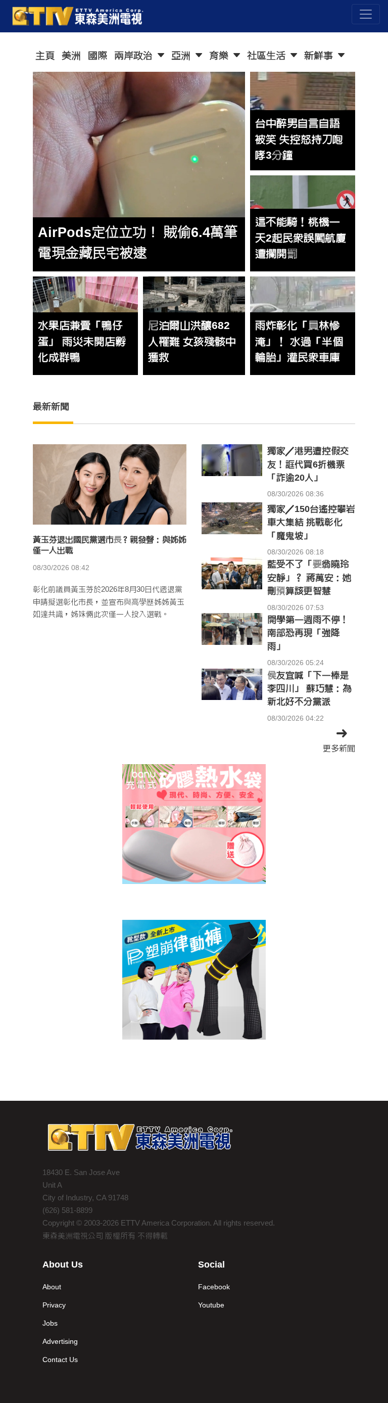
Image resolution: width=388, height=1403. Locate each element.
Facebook (214, 1287)
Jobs (50, 1323)
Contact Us (60, 1359)
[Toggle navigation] (366, 14)
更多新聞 (339, 748)
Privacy (54, 1305)
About (51, 1287)
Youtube (211, 1305)
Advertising (60, 1341)
